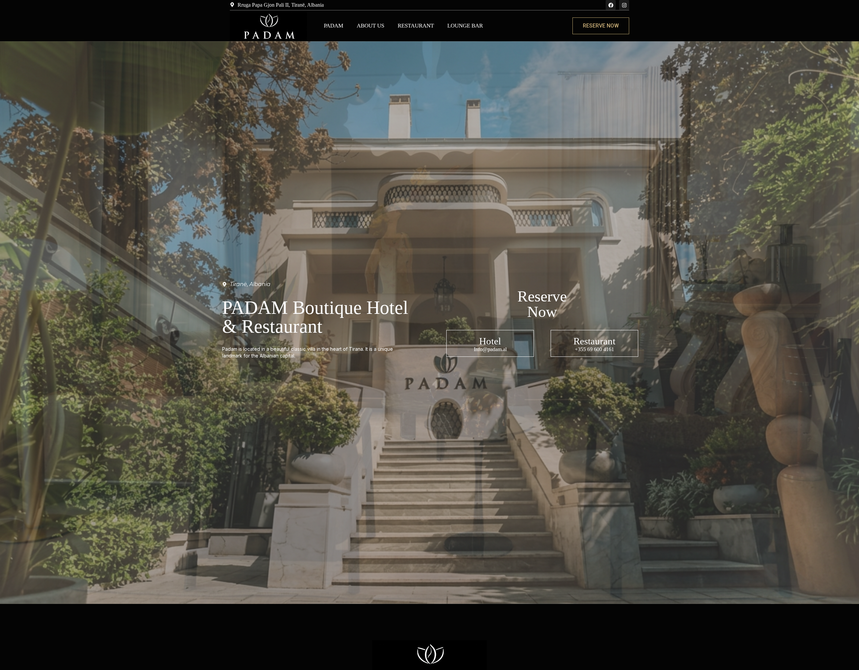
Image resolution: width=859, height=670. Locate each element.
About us (370, 25)
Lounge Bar (465, 25)
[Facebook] (611, 5)
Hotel (490, 341)
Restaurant (416, 25)
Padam (333, 25)
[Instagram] (624, 5)
